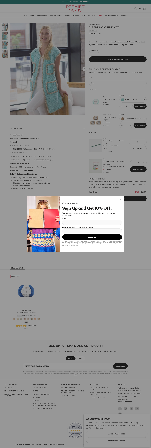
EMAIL (64, 219)
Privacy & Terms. (74, 245)
